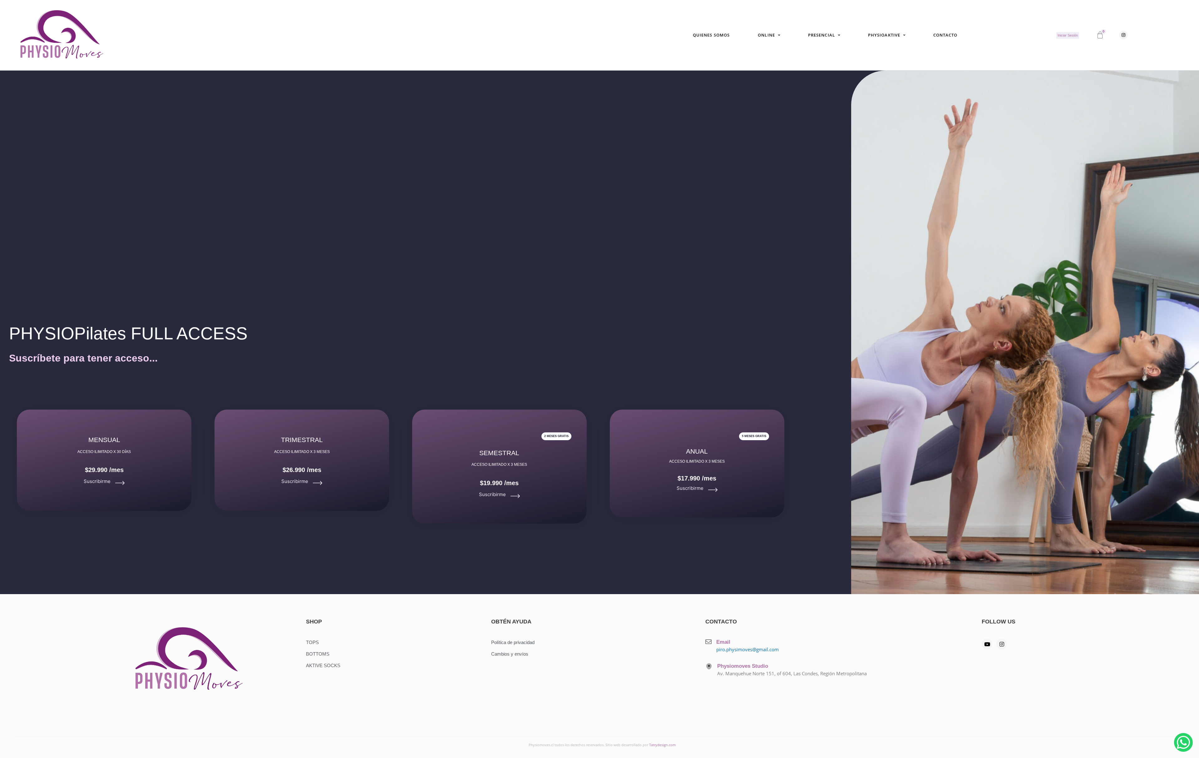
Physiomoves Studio (742, 666)
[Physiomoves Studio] (709, 666)
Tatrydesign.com (662, 744)
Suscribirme (97, 481)
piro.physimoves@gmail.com (747, 649)
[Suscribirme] (120, 483)
